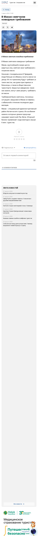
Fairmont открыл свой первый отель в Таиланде (18, 206)
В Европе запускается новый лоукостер (15, 193)
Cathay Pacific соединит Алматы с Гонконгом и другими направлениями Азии (17, 199)
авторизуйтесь (30, 148)
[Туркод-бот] (33, 523)
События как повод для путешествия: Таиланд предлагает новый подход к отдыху (17, 224)
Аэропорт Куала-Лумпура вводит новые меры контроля (17, 212)
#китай (4, 23)
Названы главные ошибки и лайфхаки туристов (17, 218)
